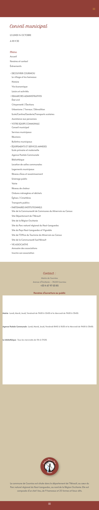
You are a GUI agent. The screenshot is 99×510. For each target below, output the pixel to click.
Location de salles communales (27, 164)
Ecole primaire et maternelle (25, 150)
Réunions (16, 136)
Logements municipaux (23, 169)
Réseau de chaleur (21, 188)
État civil (16, 99)
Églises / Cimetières (21, 197)
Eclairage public (19, 178)
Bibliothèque (18, 159)
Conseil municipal (20, 127)
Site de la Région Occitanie (25, 220)
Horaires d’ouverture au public (49, 292)
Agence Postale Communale (25, 154)
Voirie (14, 183)
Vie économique (20, 86)
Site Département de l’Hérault (26, 215)
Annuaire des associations (24, 248)
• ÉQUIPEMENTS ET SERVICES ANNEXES (28, 146)
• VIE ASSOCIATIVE (19, 244)
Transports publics (20, 202)
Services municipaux (22, 132)
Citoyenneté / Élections (23, 104)
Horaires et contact (19, 61)
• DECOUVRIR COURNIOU (22, 73)
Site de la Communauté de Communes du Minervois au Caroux (42, 211)
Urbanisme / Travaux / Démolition (28, 109)
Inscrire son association (23, 252)
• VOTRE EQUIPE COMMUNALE (24, 123)
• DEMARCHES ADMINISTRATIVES (26, 96)
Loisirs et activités (20, 91)
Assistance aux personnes (24, 118)
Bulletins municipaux (22, 141)
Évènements (15, 66)
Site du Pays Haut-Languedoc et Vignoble (32, 230)
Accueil (13, 56)
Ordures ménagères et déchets (27, 193)
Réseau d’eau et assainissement (27, 173)
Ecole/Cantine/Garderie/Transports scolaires (33, 114)
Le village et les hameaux (24, 76)
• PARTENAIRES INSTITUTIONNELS (26, 207)
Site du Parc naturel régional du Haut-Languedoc (35, 225)
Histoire (15, 81)
